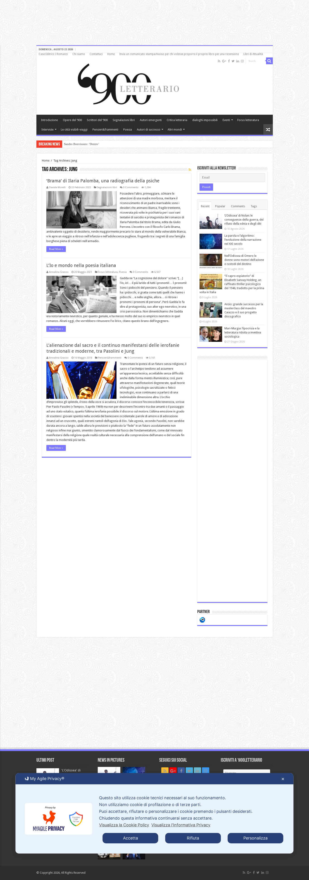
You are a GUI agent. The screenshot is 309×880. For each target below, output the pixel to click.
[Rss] (219, 61)
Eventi (226, 120)
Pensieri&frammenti (105, 129)
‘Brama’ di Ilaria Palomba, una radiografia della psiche (102, 180)
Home (111, 54)
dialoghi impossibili (205, 120)
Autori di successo (148, 129)
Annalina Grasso (59, 272)
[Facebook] (229, 61)
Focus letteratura (248, 120)
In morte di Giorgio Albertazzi (82, 144)
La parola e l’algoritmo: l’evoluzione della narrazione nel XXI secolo (242, 239)
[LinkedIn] (238, 61)
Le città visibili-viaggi (74, 129)
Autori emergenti (151, 120)
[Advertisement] (232, 481)
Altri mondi (175, 129)
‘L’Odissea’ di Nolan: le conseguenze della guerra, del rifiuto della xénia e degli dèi (244, 219)
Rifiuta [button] (193, 838)
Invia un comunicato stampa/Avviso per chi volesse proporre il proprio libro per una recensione (179, 54)
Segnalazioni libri (124, 120)
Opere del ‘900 (72, 120)
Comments (238, 206)
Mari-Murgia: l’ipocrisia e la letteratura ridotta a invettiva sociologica (242, 332)
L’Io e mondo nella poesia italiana (81, 265)
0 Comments (130, 187)
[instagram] (242, 61)
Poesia (127, 129)
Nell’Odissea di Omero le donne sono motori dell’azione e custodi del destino (244, 260)
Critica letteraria (177, 120)
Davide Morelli (57, 187)
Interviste (47, 129)
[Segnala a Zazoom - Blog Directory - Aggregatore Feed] (202, 619)
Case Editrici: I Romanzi (53, 54)
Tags (254, 206)
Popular (220, 206)
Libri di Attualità (253, 54)
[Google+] (224, 61)
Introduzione (49, 120)
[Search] (269, 60)
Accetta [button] (130, 838)
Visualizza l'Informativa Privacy (180, 825)
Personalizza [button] (255, 838)
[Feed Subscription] (190, 169)
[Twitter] (233, 61)
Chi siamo (78, 54)
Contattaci (96, 54)
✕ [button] (283, 779)
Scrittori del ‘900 (97, 120)
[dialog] (154, 813)
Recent (205, 206)
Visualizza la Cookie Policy (124, 825)
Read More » (56, 249)
